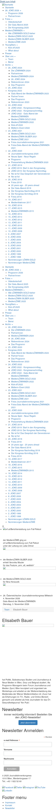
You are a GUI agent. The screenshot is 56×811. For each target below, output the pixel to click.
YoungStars (10, 44)
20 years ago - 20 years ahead (25, 185)
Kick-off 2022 (17, 125)
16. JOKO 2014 (15, 213)
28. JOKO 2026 (12, 10)
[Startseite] (7, 4)
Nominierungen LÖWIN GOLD (21, 259)
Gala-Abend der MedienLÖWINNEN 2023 (30, 93)
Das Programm (18, 84)
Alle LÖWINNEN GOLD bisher (21, 33)
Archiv (8, 64)
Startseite (9, 7)
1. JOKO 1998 (14, 256)
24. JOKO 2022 (15, 104)
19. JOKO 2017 (15, 199)
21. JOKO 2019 (15, 165)
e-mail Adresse (12, 740)
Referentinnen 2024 (20, 82)
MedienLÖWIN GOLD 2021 (23, 133)
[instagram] (28, 786)
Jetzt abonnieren (28, 722)
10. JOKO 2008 (15, 231)
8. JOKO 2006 (14, 236)
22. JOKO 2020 (15, 150)
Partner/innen (14, 16)
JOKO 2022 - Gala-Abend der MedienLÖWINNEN (24, 115)
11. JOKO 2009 (15, 228)
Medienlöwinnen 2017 (21, 202)
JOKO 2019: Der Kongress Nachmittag (28, 170)
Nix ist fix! (15, 176)
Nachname (9, 759)
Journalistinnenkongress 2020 (24, 153)
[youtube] (40, 786)
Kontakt (8, 805)
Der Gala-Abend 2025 (18, 24)
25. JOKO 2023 (15, 87)
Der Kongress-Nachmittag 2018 (25, 190)
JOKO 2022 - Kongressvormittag (26, 107)
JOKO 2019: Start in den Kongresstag (28, 168)
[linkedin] (7, 790)
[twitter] (18, 786)
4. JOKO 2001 (14, 248)
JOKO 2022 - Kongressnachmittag (26, 110)
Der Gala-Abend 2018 (21, 188)
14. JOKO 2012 (15, 219)
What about (13, 50)
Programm (16, 159)
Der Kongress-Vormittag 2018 (24, 193)
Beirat (10, 61)
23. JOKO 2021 (15, 130)
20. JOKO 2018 (15, 179)
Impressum (10, 802)
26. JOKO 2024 (15, 67)
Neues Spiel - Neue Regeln (23, 156)
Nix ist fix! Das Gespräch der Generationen (30, 173)
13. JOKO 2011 (15, 222)
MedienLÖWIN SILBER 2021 (24, 136)
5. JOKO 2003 (14, 245)
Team (10, 59)
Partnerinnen (17, 73)
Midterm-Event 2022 (20, 127)
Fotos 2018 (16, 182)
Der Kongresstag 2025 (18, 27)
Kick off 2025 (14, 47)
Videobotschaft (15, 21)
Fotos (8, 18)
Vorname (8, 749)
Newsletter (10, 808)
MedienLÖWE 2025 (17, 41)
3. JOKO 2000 (14, 251)
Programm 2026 (15, 13)
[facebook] (7, 786)
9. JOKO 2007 (14, 233)
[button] (28, 651)
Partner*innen (17, 96)
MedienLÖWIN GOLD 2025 (20, 36)
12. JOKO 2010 (15, 225)
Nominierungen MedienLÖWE (21, 262)
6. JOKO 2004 (14, 242)
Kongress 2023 (15, 90)
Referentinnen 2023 (20, 102)
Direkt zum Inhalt (7, 1)
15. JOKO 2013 (15, 216)
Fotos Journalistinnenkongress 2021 (27, 142)
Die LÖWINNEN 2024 (21, 70)
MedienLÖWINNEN (14, 30)
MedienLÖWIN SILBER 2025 (21, 39)
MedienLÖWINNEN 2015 (22, 211)
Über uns (9, 56)
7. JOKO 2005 (14, 239)
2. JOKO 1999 (14, 254)
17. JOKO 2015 (15, 208)
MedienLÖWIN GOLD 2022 (23, 119)
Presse (8, 53)
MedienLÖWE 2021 (20, 139)
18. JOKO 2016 (15, 205)
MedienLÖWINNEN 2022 (22, 122)
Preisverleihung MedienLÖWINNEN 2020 (29, 162)
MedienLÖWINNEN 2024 (22, 76)
